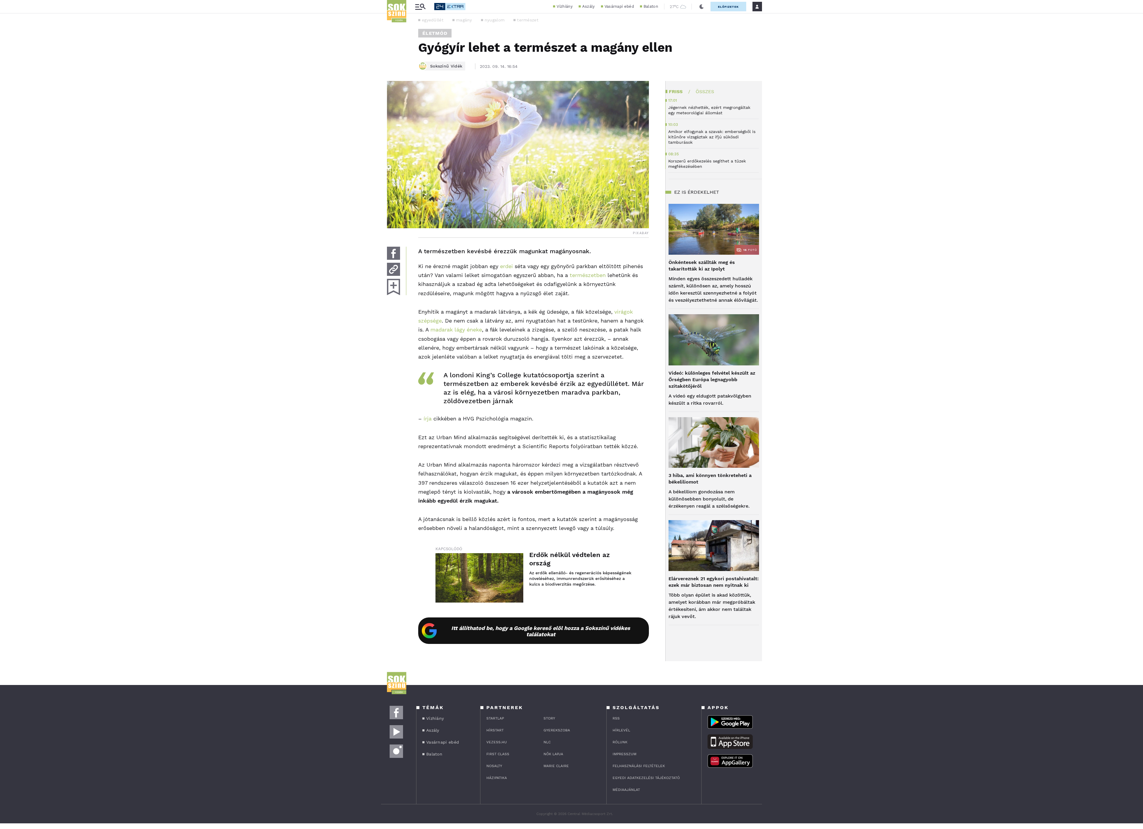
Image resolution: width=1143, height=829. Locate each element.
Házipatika (496, 778)
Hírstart (495, 730)
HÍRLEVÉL (621, 730)
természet (527, 20)
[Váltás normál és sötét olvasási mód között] (701, 6)
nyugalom (495, 20)
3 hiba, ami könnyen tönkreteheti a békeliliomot (710, 479)
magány (464, 20)
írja (428, 418)
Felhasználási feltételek (639, 766)
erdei (506, 266)
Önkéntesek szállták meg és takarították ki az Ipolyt (702, 265)
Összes (705, 91)
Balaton (651, 6)
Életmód (434, 33)
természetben (587, 275)
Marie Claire (556, 766)
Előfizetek (728, 6)
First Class (497, 754)
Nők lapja (553, 754)
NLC (547, 742)
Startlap (495, 718)
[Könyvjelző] (393, 287)
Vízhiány (564, 6)
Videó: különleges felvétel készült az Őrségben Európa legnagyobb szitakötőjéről (712, 379)
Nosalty (494, 766)
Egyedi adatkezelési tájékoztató (646, 778)
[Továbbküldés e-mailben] (393, 269)
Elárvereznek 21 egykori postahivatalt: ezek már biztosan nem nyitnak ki (714, 582)
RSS (616, 718)
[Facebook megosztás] (393, 253)
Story (549, 718)
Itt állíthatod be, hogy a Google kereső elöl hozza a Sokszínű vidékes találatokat (540, 631)
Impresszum (624, 754)
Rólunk (620, 742)
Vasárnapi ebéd (619, 6)
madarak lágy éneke (456, 329)
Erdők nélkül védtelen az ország (569, 559)
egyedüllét (433, 20)
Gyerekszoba (557, 730)
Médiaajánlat (626, 790)
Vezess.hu (496, 742)
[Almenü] (420, 6)
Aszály (588, 6)
